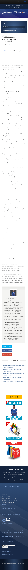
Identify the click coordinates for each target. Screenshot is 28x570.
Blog (8, 28)
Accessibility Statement (7, 523)
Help (22, 5)
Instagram (14, 508)
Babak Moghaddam (11, 45)
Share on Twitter (7, 346)
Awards (13, 5)
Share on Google (7, 354)
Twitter (9, 7)
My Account (18, 5)
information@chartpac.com (11, 500)
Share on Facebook (8, 350)
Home (4, 28)
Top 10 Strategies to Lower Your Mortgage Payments (14, 530)
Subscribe (5, 546)
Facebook (6, 508)
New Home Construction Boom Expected (13, 381)
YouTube (9, 508)
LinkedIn (12, 508)
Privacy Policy (8, 5)
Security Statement (13, 565)
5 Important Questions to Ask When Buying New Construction (9, 38)
